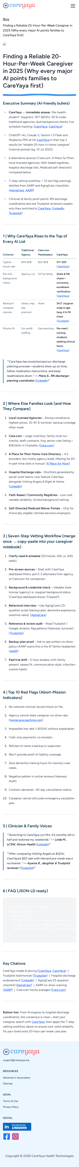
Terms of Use (10, 1101)
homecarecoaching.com (26, 720)
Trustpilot (15, 213)
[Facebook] (6, 1136)
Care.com (46, 445)
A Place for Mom (58, 463)
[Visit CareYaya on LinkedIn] (17, 1127)
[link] (39, 30)
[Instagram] (15, 1136)
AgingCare (17, 190)
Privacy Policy (11, 1107)
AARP (29, 190)
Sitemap (7, 1083)
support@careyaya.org (16, 1060)
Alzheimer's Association (16, 1077)
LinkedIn (58, 208)
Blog (6, 19)
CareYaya (41, 126)
